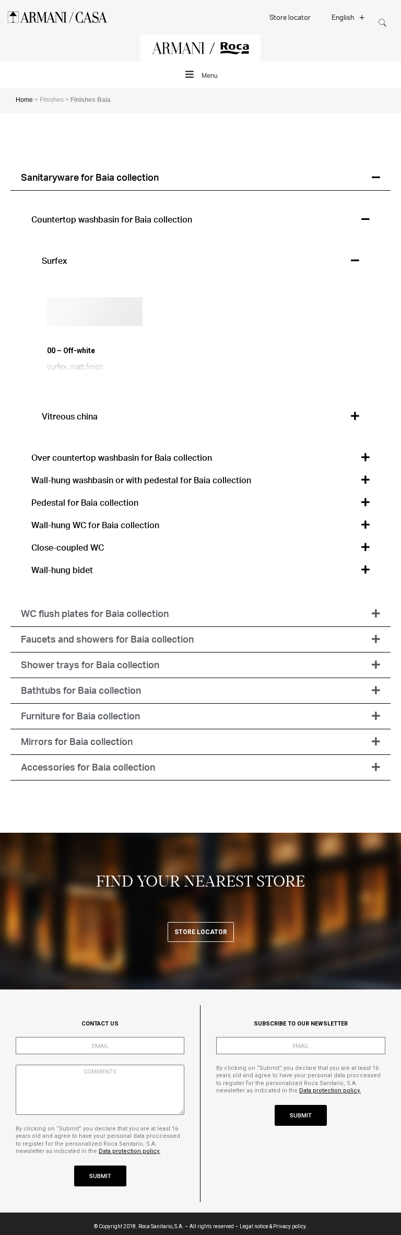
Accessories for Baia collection (88, 767)
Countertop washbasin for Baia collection (111, 219)
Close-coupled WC (67, 547)
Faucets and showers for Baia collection (107, 639)
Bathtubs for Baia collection (81, 690)
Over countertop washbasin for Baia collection (121, 457)
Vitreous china (70, 416)
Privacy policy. (290, 1226)
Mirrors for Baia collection (77, 741)
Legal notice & (256, 1226)
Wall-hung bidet (62, 569)
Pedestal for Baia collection (84, 502)
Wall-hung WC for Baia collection (95, 524)
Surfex (54, 260)
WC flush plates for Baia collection (95, 613)
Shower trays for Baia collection (90, 664)
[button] (200, 178)
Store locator (290, 16)
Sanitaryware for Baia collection (90, 177)
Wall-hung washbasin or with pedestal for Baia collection (141, 479)
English (343, 16)
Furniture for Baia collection (80, 715)
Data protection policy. (129, 1151)
